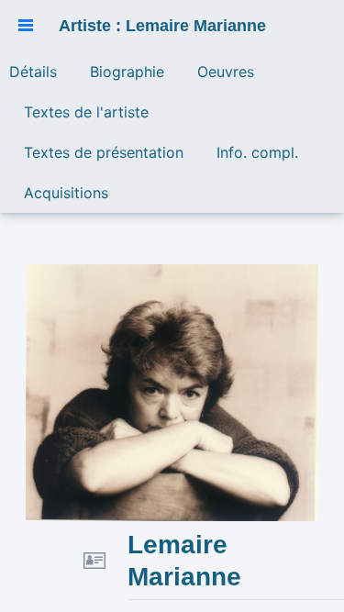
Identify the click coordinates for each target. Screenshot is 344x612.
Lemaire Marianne (184, 560)
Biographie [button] (127, 71)
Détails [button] (33, 71)
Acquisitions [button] (66, 193)
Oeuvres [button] (225, 71)
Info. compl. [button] (257, 152)
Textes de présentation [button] (103, 152)
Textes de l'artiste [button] (86, 112)
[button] (26, 26)
